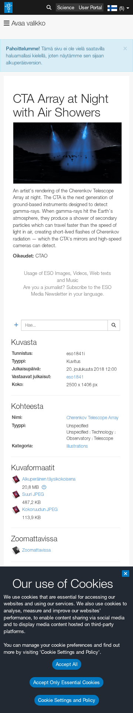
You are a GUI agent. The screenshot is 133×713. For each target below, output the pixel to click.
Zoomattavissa (36, 550)
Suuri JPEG (33, 494)
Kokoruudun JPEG (40, 509)
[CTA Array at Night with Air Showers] (67, 153)
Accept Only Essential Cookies (66, 682)
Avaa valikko (27, 23)
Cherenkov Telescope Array (92, 417)
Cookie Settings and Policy (66, 700)
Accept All (67, 664)
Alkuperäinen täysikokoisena (48, 479)
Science (65, 7)
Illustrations (77, 446)
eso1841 (75, 377)
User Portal (90, 7)
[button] (44, 487)
